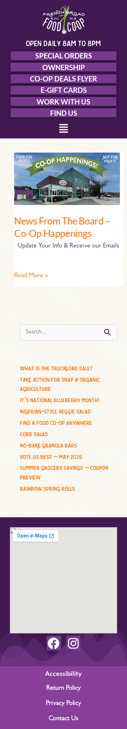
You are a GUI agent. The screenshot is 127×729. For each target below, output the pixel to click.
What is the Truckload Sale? (56, 367)
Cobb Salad (34, 433)
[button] (64, 129)
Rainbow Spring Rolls (47, 487)
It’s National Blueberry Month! (59, 399)
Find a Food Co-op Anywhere (56, 421)
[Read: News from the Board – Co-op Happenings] (67, 179)
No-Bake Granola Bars (48, 444)
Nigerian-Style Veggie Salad (55, 410)
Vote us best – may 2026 (51, 455)
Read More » (31, 275)
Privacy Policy (63, 704)
